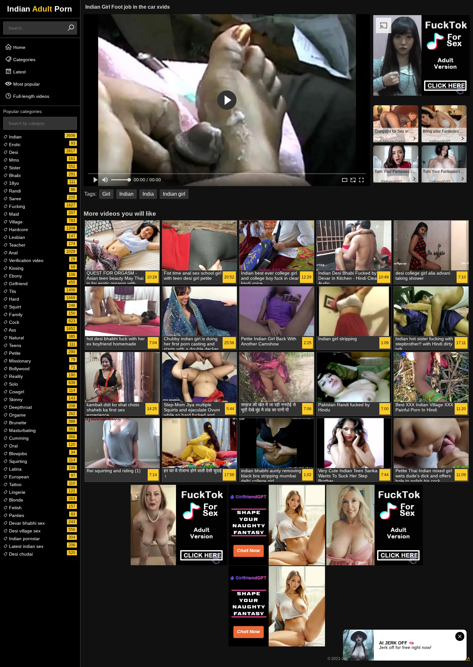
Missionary (19, 360)
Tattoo (15, 484)
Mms (13, 160)
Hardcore (18, 229)
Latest (19, 71)
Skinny (15, 399)
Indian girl (174, 194)
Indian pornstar (24, 538)
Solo (13, 384)
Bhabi (14, 175)
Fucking (16, 206)
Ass (12, 330)
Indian (15, 136)
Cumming (18, 438)
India (148, 194)
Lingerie (16, 492)
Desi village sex (24, 530)
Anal (13, 252)
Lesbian (16, 237)
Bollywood (19, 368)
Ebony (15, 275)
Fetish (15, 507)
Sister (14, 167)
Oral (13, 445)
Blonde (15, 500)
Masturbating (22, 430)
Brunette (17, 422)
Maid (13, 214)
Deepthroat (20, 407)
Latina (15, 469)
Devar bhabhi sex (26, 523)
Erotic (14, 144)
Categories (23, 59)
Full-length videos (30, 96)
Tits (12, 291)
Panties (16, 515)
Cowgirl (16, 391)
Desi (13, 152)
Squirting (17, 461)
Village (15, 221)
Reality (15, 376)
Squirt (14, 306)
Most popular (26, 84)
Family (15, 314)
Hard (13, 299)
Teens (14, 345)
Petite (14, 353)
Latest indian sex (25, 546)
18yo (13, 183)
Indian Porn (39, 9)
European (18, 476)
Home (18, 47)
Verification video (25, 260)
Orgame (17, 415)
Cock (13, 322)
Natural (16, 337)
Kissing (15, 268)
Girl (106, 194)
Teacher (16, 245)
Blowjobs (17, 453)
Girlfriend (18, 283)
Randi (14, 190)
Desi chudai (20, 554)
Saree (14, 198)
